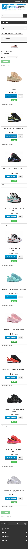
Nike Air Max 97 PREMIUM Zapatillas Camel (14, 88)
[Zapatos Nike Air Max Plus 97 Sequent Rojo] (14, 358)
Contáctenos (17, 1)
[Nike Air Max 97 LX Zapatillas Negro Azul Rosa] (14, 157)
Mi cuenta (4, 540)
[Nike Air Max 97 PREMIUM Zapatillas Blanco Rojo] (14, 237)
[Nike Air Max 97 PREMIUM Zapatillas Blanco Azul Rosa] (14, 197)
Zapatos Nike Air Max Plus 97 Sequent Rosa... (14, 450)
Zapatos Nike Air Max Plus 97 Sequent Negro (14, 410)
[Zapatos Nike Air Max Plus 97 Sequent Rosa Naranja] (14, 438)
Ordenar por (3, 57)
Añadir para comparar (8, 104)
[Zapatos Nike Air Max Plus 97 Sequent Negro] (14, 398)
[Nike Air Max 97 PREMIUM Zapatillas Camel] (14, 77)
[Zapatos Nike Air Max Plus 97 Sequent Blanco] (14, 479)
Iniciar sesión (23, 1)
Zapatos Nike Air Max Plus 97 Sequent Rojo (14, 369)
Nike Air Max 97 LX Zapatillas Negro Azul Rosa (14, 169)
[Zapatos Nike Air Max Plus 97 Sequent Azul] (14, 278)
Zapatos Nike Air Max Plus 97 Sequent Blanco (14, 490)
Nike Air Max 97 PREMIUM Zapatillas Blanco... (14, 209)
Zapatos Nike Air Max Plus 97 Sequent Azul (14, 289)
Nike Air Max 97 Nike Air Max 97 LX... (14, 128)
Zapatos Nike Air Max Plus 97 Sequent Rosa (14, 330)
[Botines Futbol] (14, 7)
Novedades (6, 39)
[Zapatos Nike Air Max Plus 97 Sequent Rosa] (14, 318)
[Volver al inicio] (2, 33)
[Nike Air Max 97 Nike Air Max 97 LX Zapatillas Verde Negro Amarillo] (14, 117)
